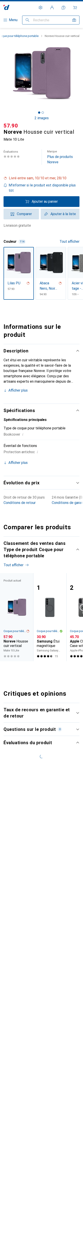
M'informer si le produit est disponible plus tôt (42, 188)
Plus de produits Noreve (60, 157)
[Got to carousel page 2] (43, 112)
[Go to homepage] (7, 7)
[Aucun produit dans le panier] (75, 7)
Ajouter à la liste (63, 214)
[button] (41, 178)
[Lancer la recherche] (27, 20)
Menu (13, 20)
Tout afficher (69, 241)
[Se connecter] (52, 7)
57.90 (11, 126)
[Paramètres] (40, 7)
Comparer (24, 214)
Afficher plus (18, 390)
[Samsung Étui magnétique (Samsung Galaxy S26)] (49, 617)
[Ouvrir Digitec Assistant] (63, 7)
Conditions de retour (20, 503)
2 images (42, 118)
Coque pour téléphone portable (15, 631)
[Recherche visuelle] (74, 20)
